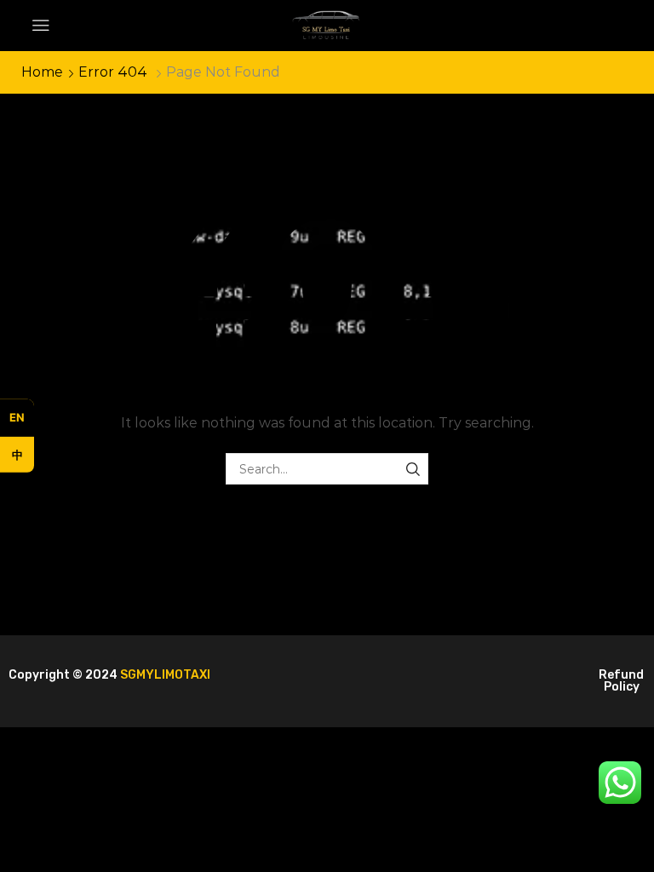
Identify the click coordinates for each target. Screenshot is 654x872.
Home (42, 72)
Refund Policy (621, 681)
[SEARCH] (412, 469)
